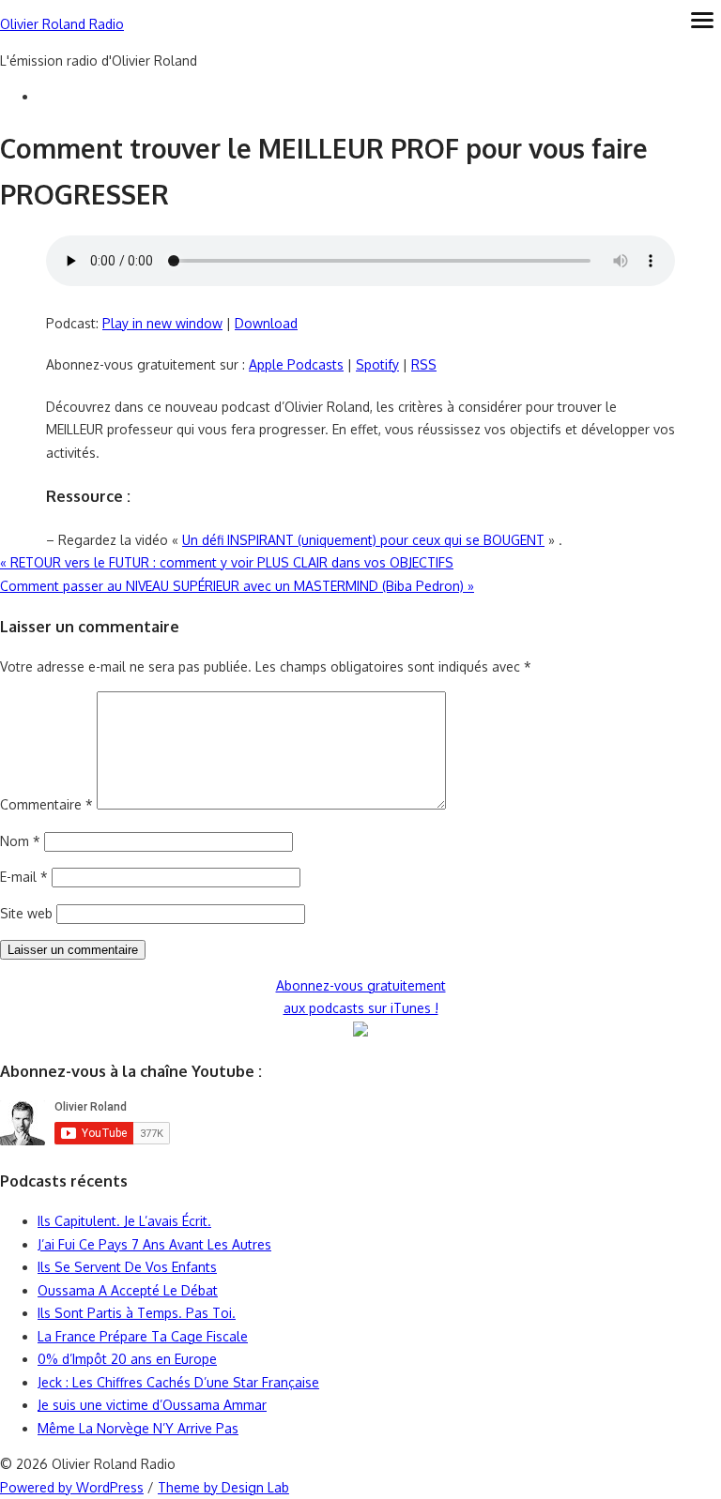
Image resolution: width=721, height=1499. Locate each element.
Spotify (377, 364)
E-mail (24, 877)
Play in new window (162, 323)
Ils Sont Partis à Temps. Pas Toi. (137, 1313)
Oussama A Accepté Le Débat (128, 1290)
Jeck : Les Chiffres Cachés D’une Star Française (178, 1382)
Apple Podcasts (296, 364)
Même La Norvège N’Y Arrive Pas (138, 1428)
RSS (424, 364)
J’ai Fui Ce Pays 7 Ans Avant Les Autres (154, 1244)
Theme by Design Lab (223, 1487)
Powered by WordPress (72, 1487)
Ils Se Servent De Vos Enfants (127, 1267)
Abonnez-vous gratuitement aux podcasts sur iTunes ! (361, 997)
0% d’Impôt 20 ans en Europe (127, 1359)
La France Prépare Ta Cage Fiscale (143, 1336)
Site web (26, 913)
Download (266, 323)
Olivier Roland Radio (62, 24)
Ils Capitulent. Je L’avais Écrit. (124, 1221)
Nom (20, 841)
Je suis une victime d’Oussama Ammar (152, 1405)
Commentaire (46, 804)
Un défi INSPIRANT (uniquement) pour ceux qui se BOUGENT (363, 540)
